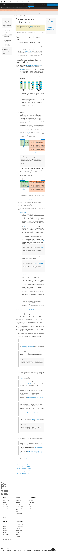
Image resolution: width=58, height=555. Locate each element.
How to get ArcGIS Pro (52, 4)
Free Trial (44, 4)
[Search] (49, 1)
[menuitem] (7, 500)
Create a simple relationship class (7, 37)
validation (35, 353)
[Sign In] (56, 1)
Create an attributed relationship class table (33, 452)
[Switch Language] (52, 1)
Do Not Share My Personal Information (49, 550)
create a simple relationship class (28, 309)
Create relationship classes (26, 15)
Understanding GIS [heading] (32, 497)
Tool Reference (19, 7)
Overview (19, 4)
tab (40, 292)
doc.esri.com (28, 10)
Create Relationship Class (26, 46)
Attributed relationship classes (7, 45)
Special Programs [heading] (19, 521)
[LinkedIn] (7, 491)
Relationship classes (16, 15)
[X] (5, 491)
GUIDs (42, 299)
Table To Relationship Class (26, 51)
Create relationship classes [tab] (6, 26)
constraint (40, 353)
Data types (9, 15)
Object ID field (23, 212)
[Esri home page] (3, 2)
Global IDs (24, 276)
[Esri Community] (2, 494)
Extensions (37, 4)
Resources (31, 4)
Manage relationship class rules (28, 346)
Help (13, 7)
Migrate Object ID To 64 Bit (39, 240)
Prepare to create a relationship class (7, 30)
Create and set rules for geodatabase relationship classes (50, 31)
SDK (29, 7)
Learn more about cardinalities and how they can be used (31, 108)
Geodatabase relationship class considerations (50, 26)
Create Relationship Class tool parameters (8, 33)
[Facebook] (2, 491)
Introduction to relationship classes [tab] (6, 22)
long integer (28, 132)
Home (2, 7)
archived (31, 26)
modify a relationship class (21, 460)
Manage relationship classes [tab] (6, 52)
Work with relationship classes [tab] (6, 49)
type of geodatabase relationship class (33, 65)
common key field (23, 110)
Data (6, 15)
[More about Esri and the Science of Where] (4, 486)
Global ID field (23, 274)
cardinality (21, 69)
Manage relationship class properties (24, 471)
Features (25, 4)
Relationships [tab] (6, 19)
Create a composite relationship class (7, 41)
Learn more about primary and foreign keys (26, 199)
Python (25, 7)
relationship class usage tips (26, 458)
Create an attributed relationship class (24, 469)
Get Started (8, 7)
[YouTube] (7, 494)
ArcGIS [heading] (4, 497)
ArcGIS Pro (3, 4)
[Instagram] (5, 494)
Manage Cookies (37, 550)
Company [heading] (5, 521)
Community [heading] (18, 497)
